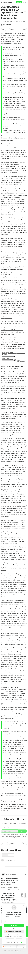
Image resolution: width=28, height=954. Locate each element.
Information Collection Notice (17, 836)
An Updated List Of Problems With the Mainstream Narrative (9, 900)
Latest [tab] (7, 874)
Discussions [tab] (13, 874)
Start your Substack (10, 947)
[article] (14, 884)
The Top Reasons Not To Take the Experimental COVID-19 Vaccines (9, 895)
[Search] (25, 874)
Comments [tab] (5, 855)
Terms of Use (21, 834)
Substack (6, 950)
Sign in (24, 2)
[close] (23, 905)
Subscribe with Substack (15, 931)
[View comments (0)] (8, 29)
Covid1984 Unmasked (6, 24)
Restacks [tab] (11, 855)
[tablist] (8, 855)
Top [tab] (3, 874)
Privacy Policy (19, 938)
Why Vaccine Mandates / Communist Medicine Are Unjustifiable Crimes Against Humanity (9, 880)
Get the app (22, 947)
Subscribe (19, 2)
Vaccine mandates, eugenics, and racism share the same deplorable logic (10, 885)
